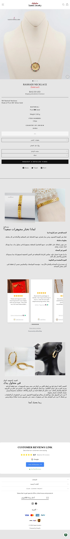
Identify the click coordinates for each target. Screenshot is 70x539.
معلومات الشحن (35, 140)
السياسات (34, 479)
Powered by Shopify (35, 528)
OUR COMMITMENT (35, 488)
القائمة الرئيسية (34, 484)
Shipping (27, 94)
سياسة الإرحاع (35, 151)
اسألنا (35, 155)
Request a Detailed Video (35, 161)
